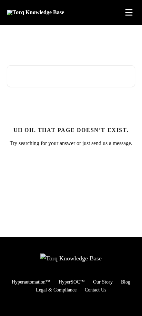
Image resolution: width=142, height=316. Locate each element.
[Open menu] (129, 12)
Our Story (103, 282)
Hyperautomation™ (31, 282)
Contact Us (95, 290)
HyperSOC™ (72, 282)
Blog (125, 282)
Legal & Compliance (56, 290)
